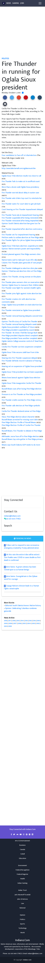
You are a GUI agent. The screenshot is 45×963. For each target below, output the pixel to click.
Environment (22, 865)
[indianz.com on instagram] (21, 504)
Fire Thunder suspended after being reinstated (20, 218)
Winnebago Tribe (34, 949)
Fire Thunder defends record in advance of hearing (21, 360)
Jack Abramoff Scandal (22, 894)
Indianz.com (27, 959)
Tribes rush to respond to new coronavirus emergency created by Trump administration (21, 547)
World (22, 932)
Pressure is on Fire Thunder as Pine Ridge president (22, 394)
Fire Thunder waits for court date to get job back (21, 203)
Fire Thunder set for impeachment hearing (19, 234)
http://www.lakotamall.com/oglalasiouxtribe (19, 168)
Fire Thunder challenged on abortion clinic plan (20, 268)
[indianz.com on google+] (12, 504)
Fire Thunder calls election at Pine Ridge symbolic (21, 405)
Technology (22, 928)
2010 (38, 620)
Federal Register (22, 874)
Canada (22, 849)
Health (22, 878)
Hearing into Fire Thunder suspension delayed (20, 358)
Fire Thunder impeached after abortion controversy (22, 229)
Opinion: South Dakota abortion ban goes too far (21, 223)
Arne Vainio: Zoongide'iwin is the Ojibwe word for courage (20, 578)
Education (22, 858)
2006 (19, 623)
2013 (26, 620)
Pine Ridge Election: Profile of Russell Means (19, 422)
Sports (22, 923)
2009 (5, 623)
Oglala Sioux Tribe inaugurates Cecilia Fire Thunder (21, 383)
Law (22, 903)
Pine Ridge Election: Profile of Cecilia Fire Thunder (21, 425)
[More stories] (23, 92)
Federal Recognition (22, 870)
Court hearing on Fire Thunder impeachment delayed (22, 209)
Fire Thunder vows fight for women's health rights (21, 288)
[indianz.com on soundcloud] (10, 504)
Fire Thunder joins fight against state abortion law (21, 293)
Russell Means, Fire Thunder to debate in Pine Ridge (22, 430)
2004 (29, 623)
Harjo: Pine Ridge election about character (18, 416)
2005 (24, 623)
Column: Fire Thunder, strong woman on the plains (21, 276)
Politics (22, 919)
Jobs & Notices (22, 899)
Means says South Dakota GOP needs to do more (21, 444)
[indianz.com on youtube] (26, 504)
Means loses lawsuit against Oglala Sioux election (21, 377)
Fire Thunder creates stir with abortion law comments (18, 301)
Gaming (15, 3)
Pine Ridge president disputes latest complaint (20, 335)
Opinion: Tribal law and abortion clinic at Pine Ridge (22, 271)
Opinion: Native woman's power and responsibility (21, 248)
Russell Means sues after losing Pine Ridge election (21, 388)
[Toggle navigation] (40, 3)
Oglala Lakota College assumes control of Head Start (22, 341)
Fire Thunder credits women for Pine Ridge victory (21, 400)
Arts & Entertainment (22, 840)
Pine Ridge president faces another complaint (20, 338)
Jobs (22, 3)
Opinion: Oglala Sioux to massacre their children (20, 285)
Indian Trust (22, 890)
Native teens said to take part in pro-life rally (19, 260)
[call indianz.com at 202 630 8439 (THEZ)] (5, 518)
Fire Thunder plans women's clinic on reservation (21, 282)
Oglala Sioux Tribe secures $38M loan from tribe (20, 352)
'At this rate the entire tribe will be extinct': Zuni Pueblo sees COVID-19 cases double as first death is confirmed (22, 557)
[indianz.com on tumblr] (14, 504)
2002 (38, 623)
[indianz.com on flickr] (19, 504)
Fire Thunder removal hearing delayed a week (19, 324)
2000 (10, 626)
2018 (5, 620)
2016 (13, 620)
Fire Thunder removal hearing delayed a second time (22, 316)
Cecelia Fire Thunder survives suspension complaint (21, 346)
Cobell (22, 854)
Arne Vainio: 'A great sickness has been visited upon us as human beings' (20, 568)
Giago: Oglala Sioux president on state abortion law (22, 304)
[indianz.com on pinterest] (17, 504)
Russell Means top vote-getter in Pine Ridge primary (22, 439)
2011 (34, 620)
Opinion (22, 915)
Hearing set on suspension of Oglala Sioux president (22, 366)
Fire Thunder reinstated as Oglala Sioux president (21, 310)
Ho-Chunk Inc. (26, 946)
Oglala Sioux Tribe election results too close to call (21, 175)
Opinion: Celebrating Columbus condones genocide (20, 610)
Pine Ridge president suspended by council (18, 330)
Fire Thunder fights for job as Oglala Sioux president (22, 240)
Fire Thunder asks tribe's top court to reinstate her (22, 198)
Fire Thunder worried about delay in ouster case (20, 192)
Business (22, 845)
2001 (5, 626)
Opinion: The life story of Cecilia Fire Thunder (20, 321)
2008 (10, 623)
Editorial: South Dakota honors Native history (23, 605)
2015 (17, 620)
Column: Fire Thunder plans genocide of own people (22, 262)
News (8, 3)
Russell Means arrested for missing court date (20, 419)
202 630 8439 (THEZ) (13, 518)
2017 (9, 620)
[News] (4, 3)
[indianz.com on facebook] (5, 504)
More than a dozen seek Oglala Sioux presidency (20, 187)
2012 (30, 620)
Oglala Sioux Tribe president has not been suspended (22, 372)
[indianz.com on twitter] (7, 504)
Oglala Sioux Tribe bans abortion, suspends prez (20, 246)
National (22, 907)
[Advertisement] (22, 33)
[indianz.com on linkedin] (23, 504)
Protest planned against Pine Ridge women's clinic (21, 254)
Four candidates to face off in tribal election (19, 155)
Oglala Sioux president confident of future (18, 327)
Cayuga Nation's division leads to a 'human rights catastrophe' (21, 587)
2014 (22, 620)
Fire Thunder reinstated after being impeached (20, 220)
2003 (33, 623)
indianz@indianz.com (12, 516)
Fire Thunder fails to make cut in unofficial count (21, 181)
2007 (15, 623)
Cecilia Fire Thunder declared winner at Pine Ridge (21, 411)
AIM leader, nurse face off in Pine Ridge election (20, 436)
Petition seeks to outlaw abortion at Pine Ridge (21, 237)
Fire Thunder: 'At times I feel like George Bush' (20, 332)
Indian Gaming (22, 883)
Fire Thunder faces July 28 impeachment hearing (20, 215)
